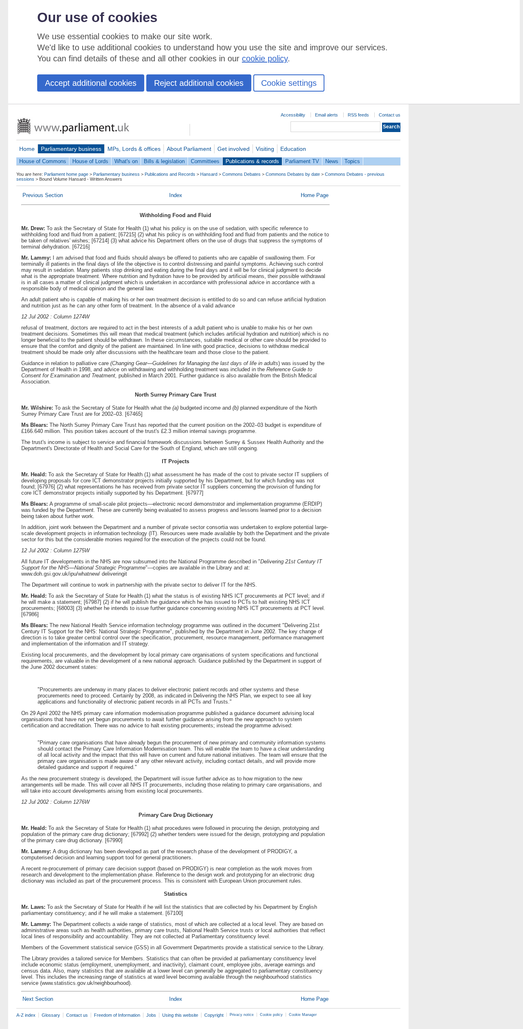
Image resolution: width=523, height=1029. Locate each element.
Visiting (265, 149)
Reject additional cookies (199, 82)
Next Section (37, 999)
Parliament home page (66, 174)
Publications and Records (170, 174)
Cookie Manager (303, 1015)
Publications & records (252, 161)
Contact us (389, 114)
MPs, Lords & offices (134, 149)
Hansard (208, 174)
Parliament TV (302, 161)
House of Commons (42, 161)
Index (175, 195)
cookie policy (265, 58)
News (331, 161)
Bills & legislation (164, 161)
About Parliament (189, 149)
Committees (205, 161)
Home (27, 149)
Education (293, 149)
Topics (352, 161)
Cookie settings (289, 82)
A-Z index (26, 1015)
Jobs (151, 1015)
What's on (126, 161)
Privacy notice (242, 1015)
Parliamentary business (71, 149)
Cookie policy (271, 1015)
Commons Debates (241, 174)
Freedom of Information (117, 1015)
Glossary (51, 1015)
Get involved (233, 149)
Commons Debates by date (293, 174)
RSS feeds (358, 114)
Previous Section (42, 195)
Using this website (180, 1015)
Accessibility (293, 114)
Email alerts (326, 114)
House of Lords (90, 161)
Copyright (214, 1015)
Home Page (315, 195)
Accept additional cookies (90, 82)
